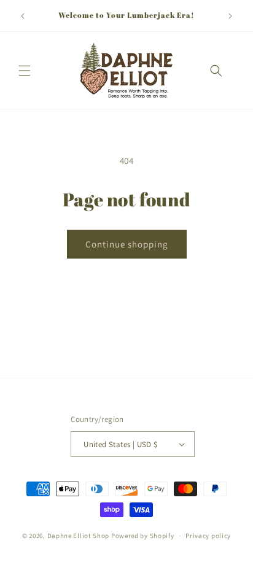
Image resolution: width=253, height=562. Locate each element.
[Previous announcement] (22, 15)
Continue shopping (126, 244)
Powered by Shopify (142, 535)
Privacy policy (208, 535)
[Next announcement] (230, 15)
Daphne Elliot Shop (78, 535)
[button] (24, 70)
